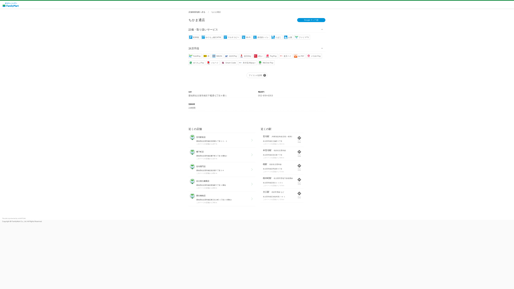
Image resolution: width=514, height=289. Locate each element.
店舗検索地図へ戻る (196, 12)
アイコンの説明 (257, 75)
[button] (257, 29)
